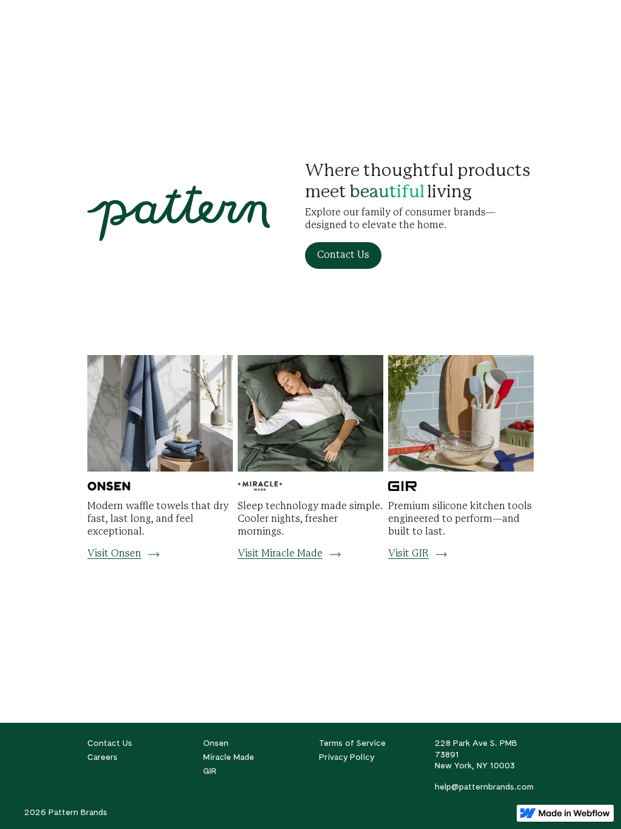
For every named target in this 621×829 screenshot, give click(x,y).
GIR (210, 771)
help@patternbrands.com (484, 786)
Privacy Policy (346, 757)
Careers (102, 757)
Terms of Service (352, 743)
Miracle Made (228, 757)
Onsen (216, 743)
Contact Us (109, 743)
